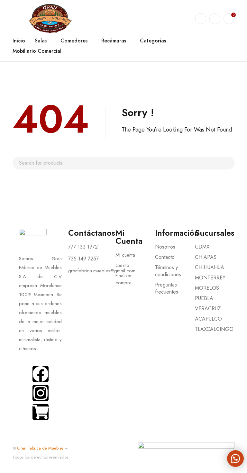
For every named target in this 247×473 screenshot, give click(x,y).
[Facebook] (40, 374)
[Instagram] (40, 393)
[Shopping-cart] (40, 412)
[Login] (214, 18)
